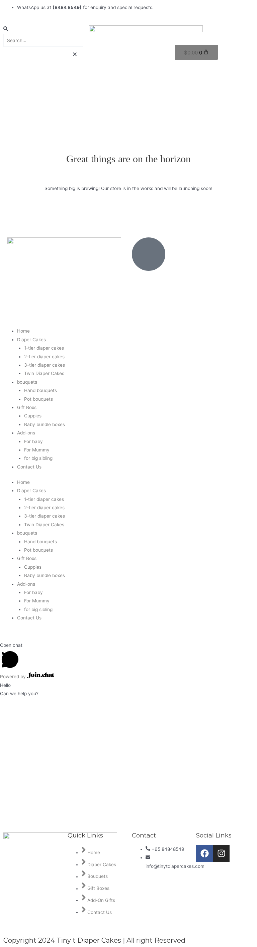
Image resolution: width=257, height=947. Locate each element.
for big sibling (38, 458)
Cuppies (32, 415)
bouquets (27, 382)
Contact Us (29, 466)
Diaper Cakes (31, 339)
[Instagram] (221, 853)
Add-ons (26, 432)
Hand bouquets (40, 390)
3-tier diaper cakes (44, 365)
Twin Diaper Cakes (44, 373)
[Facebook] (204, 853)
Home (23, 331)
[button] (42, 29)
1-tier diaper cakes (44, 348)
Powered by (13, 676)
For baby (33, 441)
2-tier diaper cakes (44, 356)
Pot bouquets (38, 399)
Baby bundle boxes (44, 424)
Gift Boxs (26, 407)
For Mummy (37, 449)
